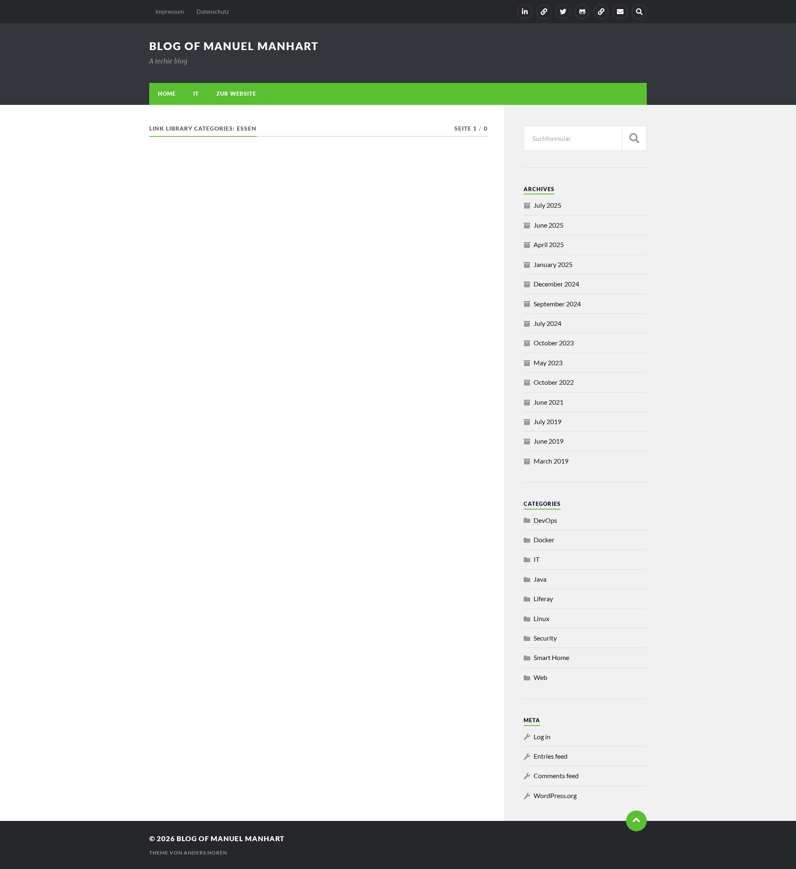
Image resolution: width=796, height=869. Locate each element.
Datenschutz (213, 11)
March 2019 (551, 461)
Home (167, 93)
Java (540, 579)
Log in (542, 736)
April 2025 (549, 244)
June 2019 (548, 441)
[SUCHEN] (634, 138)
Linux (541, 618)
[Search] (639, 11)
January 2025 (553, 264)
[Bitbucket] (601, 11)
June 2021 (548, 402)
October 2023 (554, 343)
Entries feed (551, 756)
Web (540, 677)
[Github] (582, 11)
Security (545, 638)
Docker (544, 540)
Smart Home (551, 657)
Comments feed (556, 775)
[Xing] (543, 11)
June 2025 (548, 225)
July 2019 (547, 421)
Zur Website (236, 93)
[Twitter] (563, 11)
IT (196, 93)
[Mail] (620, 11)
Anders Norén (205, 853)
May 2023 (548, 363)
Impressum (169, 11)
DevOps (545, 520)
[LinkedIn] (524, 11)
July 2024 (547, 323)
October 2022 (554, 382)
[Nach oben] (636, 821)
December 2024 (556, 284)
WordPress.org (555, 795)
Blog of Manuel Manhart (234, 46)
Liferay (543, 598)
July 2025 (547, 205)
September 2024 (557, 304)
